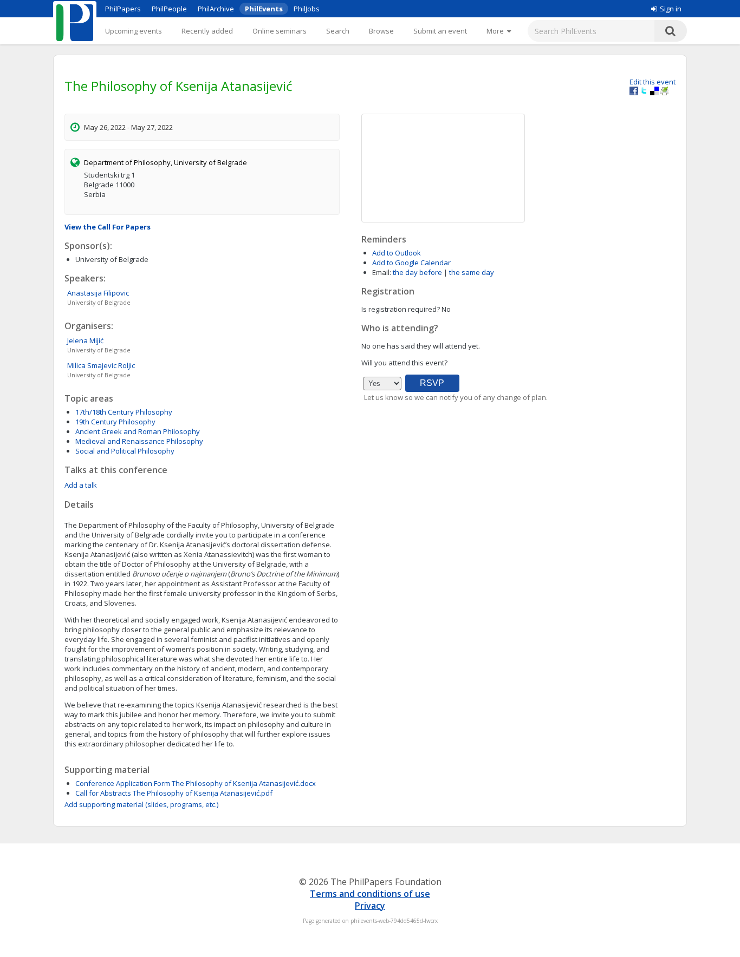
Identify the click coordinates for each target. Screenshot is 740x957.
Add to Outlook (396, 253)
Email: (381, 272)
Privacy (370, 906)
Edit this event (652, 82)
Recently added (207, 31)
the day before (417, 272)
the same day (471, 272)
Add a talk (80, 485)
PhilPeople (169, 9)
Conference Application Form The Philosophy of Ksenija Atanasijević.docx (195, 783)
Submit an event (440, 31)
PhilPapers (123, 9)
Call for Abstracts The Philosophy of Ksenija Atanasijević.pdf (173, 793)
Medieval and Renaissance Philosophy (139, 441)
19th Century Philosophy (115, 422)
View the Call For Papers (107, 227)
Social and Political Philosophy (124, 451)
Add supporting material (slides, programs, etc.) (141, 804)
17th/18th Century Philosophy (123, 412)
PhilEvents (264, 9)
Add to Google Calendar (411, 262)
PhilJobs (307, 9)
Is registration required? (400, 309)
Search (337, 31)
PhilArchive (216, 9)
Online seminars (279, 31)
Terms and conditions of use (370, 894)
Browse (381, 31)
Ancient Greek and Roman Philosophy (137, 431)
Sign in (670, 9)
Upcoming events (133, 31)
